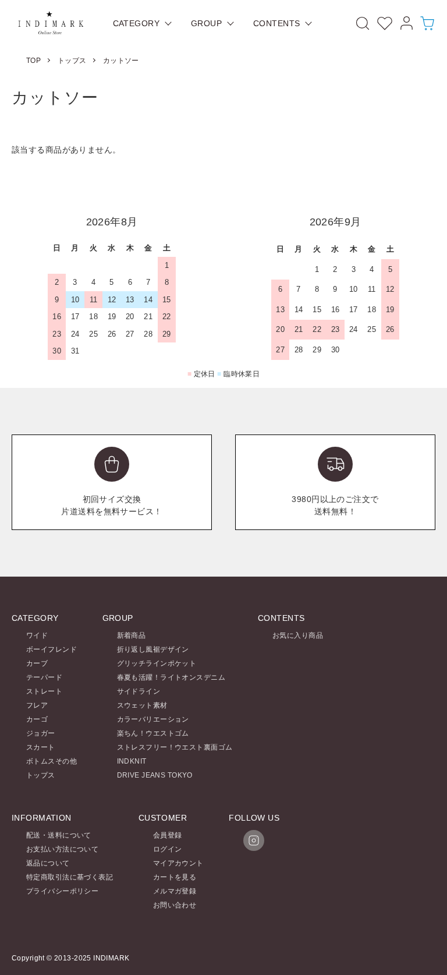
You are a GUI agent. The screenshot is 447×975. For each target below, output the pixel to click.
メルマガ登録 (175, 891)
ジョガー (40, 733)
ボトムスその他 (51, 761)
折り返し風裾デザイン (153, 649)
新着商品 (131, 635)
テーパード (44, 677)
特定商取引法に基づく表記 (69, 877)
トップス (72, 60)
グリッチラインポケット (157, 663)
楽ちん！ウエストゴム (153, 733)
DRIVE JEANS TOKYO (155, 775)
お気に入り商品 (297, 635)
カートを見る (175, 877)
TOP (33, 60)
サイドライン (139, 691)
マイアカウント (178, 863)
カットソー (121, 60)
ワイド (37, 635)
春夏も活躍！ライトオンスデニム (171, 677)
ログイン (167, 849)
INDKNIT (132, 761)
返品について (48, 863)
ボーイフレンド (51, 649)
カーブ (37, 663)
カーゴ (37, 719)
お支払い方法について (62, 849)
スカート (40, 747)
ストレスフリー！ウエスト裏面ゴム (175, 747)
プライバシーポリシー (62, 891)
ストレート (44, 691)
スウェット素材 (142, 705)
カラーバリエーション (153, 719)
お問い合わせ (175, 905)
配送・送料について (58, 835)
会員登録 (167, 835)
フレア (37, 705)
